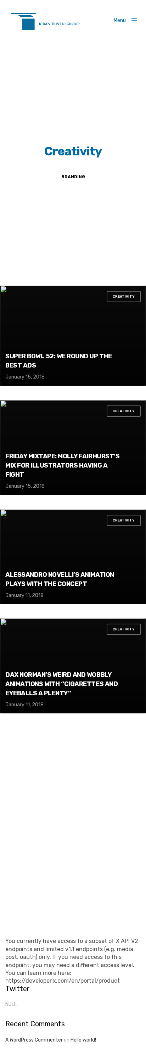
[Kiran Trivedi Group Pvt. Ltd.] (45, 20)
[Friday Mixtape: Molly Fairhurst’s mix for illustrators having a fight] (73, 447)
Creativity (124, 296)
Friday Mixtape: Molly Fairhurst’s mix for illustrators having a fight (62, 465)
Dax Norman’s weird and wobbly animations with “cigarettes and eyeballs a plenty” (61, 684)
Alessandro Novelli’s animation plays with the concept (59, 579)
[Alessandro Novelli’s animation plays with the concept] (73, 556)
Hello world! (83, 1040)
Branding (73, 176)
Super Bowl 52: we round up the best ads (58, 360)
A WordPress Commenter (34, 1040)
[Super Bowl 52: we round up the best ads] (73, 336)
